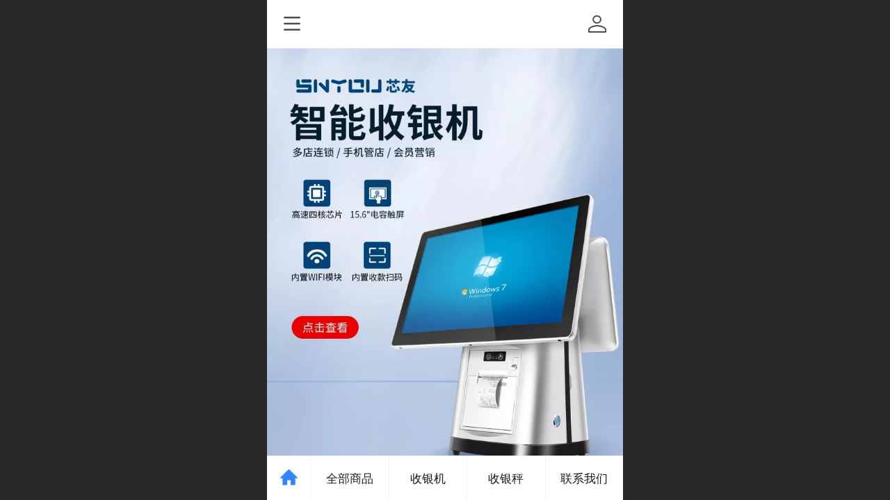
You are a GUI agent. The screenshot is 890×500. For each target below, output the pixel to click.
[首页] (289, 478)
